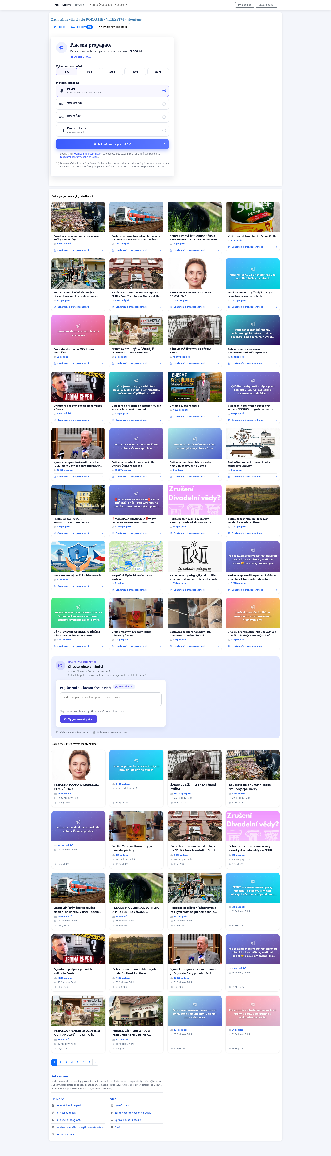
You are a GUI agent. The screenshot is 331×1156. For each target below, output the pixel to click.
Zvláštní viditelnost (114, 27)
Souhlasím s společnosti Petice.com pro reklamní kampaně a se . (110, 155)
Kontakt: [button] (120, 4)
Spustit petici (266, 4)
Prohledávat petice (100, 4)
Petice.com (62, 5)
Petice (61, 27)
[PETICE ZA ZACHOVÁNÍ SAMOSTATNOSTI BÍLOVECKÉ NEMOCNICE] (78, 511)
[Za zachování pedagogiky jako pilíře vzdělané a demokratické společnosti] (195, 567)
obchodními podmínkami (88, 153)
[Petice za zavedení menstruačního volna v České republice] (136, 454)
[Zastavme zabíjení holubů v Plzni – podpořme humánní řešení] (195, 624)
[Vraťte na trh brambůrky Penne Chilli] (253, 226)
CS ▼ (81, 4)
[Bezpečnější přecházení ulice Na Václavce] (136, 567)
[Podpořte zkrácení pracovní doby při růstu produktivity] (253, 454)
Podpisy (83, 27)
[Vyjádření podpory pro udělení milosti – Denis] (78, 398)
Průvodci (58, 1099)
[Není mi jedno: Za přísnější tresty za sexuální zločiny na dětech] (253, 284)
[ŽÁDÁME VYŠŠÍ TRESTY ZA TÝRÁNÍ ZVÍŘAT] (195, 341)
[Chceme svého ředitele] (195, 396)
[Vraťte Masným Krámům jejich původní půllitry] (136, 624)
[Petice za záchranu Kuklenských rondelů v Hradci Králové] (253, 511)
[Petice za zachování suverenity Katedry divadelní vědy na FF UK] (195, 511)
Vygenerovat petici (80, 719)
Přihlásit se (244, 4)
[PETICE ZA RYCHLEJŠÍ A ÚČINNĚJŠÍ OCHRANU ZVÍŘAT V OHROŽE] (136, 341)
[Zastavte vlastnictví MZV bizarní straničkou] (78, 341)
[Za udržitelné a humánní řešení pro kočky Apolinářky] (78, 228)
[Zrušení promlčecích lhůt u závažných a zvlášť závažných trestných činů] (253, 624)
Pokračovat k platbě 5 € (114, 144)
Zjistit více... (82, 57)
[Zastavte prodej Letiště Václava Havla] (78, 565)
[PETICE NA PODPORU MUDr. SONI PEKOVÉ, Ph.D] (195, 284)
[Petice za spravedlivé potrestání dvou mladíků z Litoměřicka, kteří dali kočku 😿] (253, 567)
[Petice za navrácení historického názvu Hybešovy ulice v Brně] (195, 454)
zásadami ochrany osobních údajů (79, 156)
